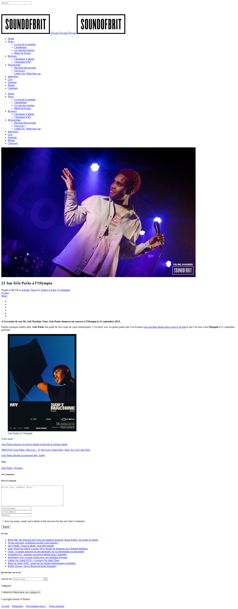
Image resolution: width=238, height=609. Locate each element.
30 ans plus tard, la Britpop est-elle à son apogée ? (33, 542)
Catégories (6, 592)
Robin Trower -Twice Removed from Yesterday (32, 566)
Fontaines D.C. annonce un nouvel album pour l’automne (37, 554)
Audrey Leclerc (48, 290)
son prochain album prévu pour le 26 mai (165, 327)
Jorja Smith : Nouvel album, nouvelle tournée (31, 545)
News (34, 290)
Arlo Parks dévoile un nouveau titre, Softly (23, 455)
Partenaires (17, 606)
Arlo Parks (6, 468)
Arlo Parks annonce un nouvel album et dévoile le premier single (34, 444)
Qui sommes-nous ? (36, 606)
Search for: (6, 579)
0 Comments (63, 290)
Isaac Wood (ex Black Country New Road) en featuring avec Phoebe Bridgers (48, 548)
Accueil (5, 606)
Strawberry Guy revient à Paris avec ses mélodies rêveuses (38, 557)
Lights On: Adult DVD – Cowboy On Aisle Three (33, 560)
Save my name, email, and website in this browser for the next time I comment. (45, 521)
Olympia (18, 468)
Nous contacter (56, 606)
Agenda (25, 290)
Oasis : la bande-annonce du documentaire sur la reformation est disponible (46, 551)
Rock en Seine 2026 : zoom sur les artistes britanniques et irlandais (42, 563)
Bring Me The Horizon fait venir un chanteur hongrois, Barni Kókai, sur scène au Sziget (53, 539)
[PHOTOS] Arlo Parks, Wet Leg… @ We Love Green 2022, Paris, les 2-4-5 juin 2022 (45, 449)
